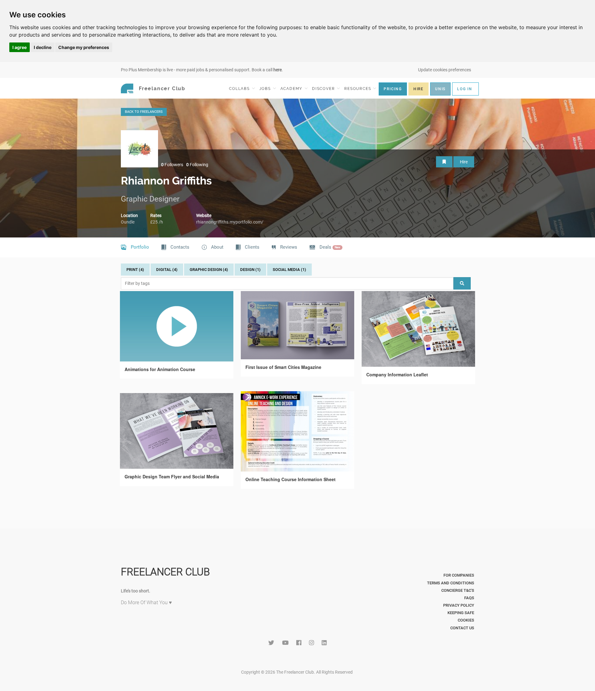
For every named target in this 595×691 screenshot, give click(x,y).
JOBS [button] (265, 88)
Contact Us (462, 628)
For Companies (458, 575)
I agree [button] (19, 47)
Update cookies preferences (444, 69)
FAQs (469, 598)
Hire (464, 161)
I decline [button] (42, 47)
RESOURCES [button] (358, 88)
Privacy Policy (458, 605)
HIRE (418, 89)
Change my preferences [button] (83, 47)
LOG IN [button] (464, 89)
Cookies (466, 620)
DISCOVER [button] (324, 88)
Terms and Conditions (450, 583)
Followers (172, 164)
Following (197, 164)
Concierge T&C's (457, 590)
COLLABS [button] (240, 88)
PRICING (393, 89)
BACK (144, 112)
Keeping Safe (460, 612)
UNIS (440, 89)
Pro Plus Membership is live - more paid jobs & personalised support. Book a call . (202, 69)
